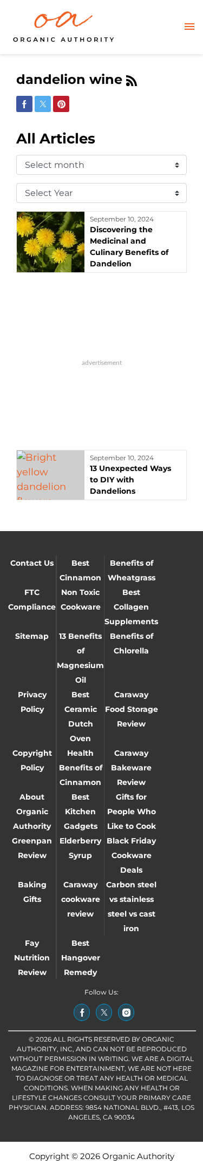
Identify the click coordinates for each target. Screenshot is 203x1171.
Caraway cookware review (80, 899)
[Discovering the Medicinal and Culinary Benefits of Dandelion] (50, 242)
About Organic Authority (32, 811)
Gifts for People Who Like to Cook (131, 811)
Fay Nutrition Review (32, 957)
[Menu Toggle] (189, 27)
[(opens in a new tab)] (82, 1012)
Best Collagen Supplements (131, 606)
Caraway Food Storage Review (131, 709)
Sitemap (32, 636)
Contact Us (32, 563)
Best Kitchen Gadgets (80, 811)
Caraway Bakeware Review (131, 767)
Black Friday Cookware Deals (131, 855)
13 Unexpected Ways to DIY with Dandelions (130, 479)
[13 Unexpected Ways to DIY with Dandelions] (50, 475)
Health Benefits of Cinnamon (80, 767)
